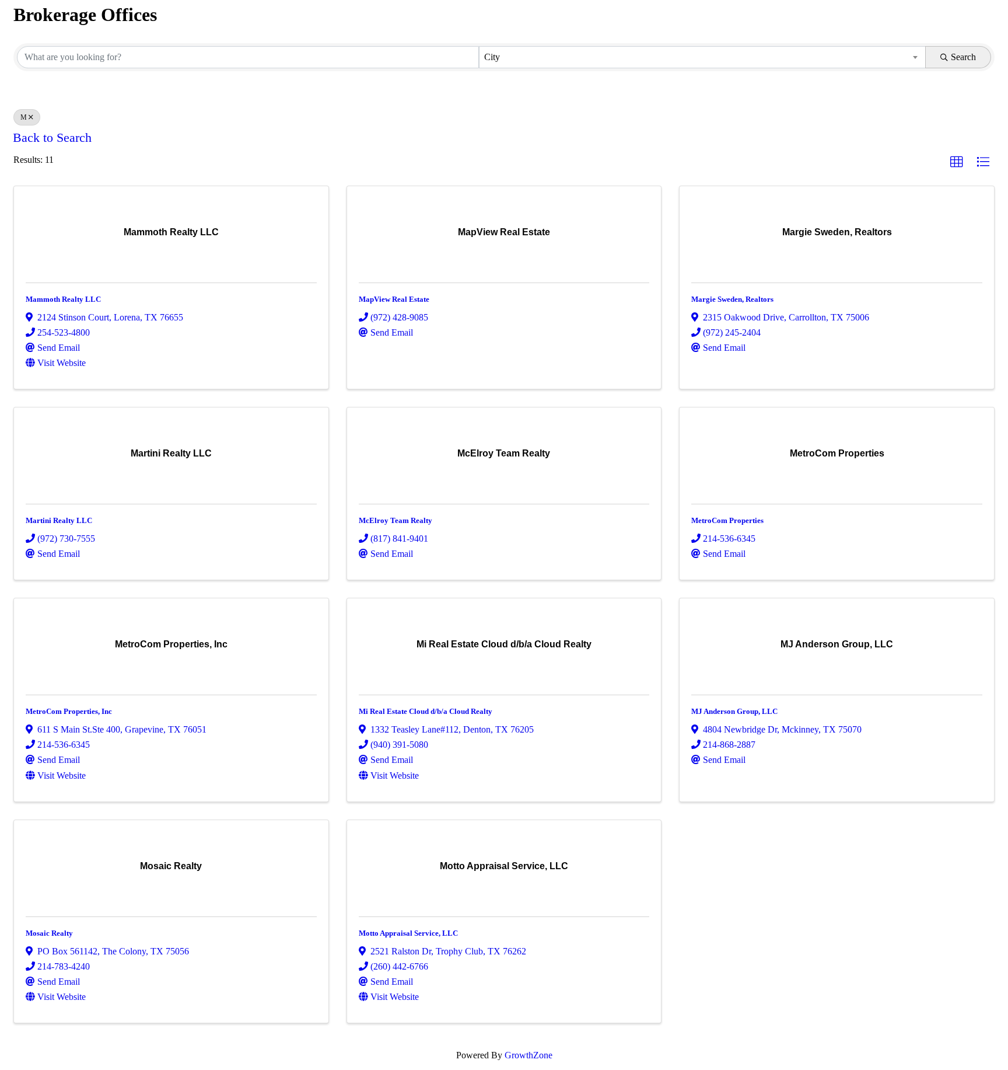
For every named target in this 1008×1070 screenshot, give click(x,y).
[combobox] (702, 57)
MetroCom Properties (727, 520)
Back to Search (52, 138)
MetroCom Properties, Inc (69, 711)
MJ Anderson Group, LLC (734, 711)
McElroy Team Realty (395, 520)
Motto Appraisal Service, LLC (408, 933)
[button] (956, 162)
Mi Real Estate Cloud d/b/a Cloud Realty (425, 711)
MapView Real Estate (394, 299)
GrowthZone (528, 1055)
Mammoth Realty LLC (63, 299)
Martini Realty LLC (59, 520)
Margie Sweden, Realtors (732, 299)
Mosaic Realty (49, 933)
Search (963, 57)
